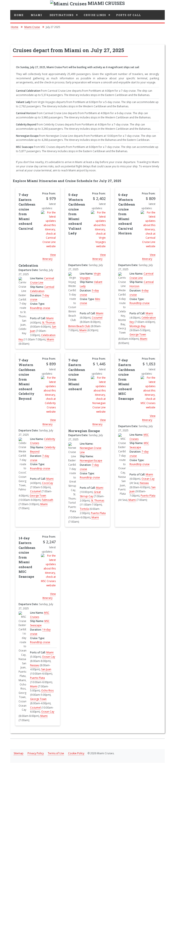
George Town (138, 334)
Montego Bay (138, 326)
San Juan (46, 669)
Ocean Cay (148, 479)
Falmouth (47, 500)
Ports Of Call (128, 15)
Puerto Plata (98, 513)
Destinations (62, 15)
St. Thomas (48, 322)
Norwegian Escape (91, 460)
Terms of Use (56, 753)
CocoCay (47, 483)
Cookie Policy (76, 753)
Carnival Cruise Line (42, 280)
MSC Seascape (139, 445)
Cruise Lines (95, 15)
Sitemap (18, 753)
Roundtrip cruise (40, 308)
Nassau (144, 483)
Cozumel (97, 317)
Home (18, 15)
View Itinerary (49, 257)
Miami (36, 15)
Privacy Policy (36, 753)
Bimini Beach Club (79, 326)
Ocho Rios (47, 690)
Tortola (84, 509)
